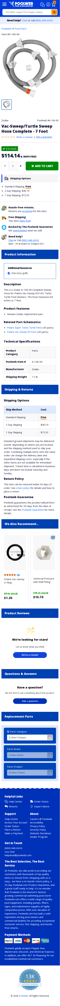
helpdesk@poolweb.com (18, 855)
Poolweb (6, 28)
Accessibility (36, 822)
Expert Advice (41, 806)
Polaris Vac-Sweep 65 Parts (22, 331)
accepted (27, 211)
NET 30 (31, 955)
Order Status (41, 801)
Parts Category (18, 731)
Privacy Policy (37, 826)
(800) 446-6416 (44, 20)
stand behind (20, 230)
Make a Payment (14, 833)
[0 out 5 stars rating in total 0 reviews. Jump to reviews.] (8, 137)
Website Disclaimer (40, 833)
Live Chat (10, 851)
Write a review (24, 137)
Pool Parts (20, 28)
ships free (24, 220)
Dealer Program (39, 836)
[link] (42, 166)
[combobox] (29, 12)
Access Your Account (16, 822)
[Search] (54, 12)
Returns (13, 806)
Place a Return (13, 829)
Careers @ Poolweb (41, 819)
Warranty (16, 273)
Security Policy (38, 829)
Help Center (15, 801)
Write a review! (30, 654)
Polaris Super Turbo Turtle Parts (24, 327)
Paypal (35, 948)
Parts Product (14, 766)
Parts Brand (13, 749)
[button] (42, 5)
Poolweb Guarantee (33, 509)
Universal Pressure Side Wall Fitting (43, 580)
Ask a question (44, 136)
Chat (24, 20)
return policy (23, 487)
